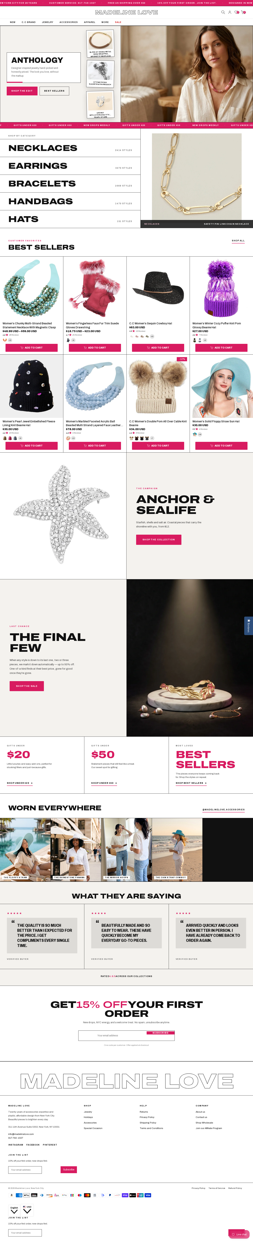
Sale (118, 22)
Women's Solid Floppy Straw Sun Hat (216, 421)
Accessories (69, 22)
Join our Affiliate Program (209, 1128)
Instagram (15, 1145)
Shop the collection (159, 539)
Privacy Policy (147, 1117)
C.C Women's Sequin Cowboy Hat (150, 323)
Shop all (238, 240)
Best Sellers (54, 91)
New (12, 22)
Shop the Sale (27, 686)
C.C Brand (29, 22)
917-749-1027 (15, 1138)
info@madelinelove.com (21, 1134)
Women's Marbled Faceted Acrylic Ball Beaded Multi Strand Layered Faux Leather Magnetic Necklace (93, 425)
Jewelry (47, 22)
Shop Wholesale (204, 1122)
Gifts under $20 (114, 125)
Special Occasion (93, 1128)
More (105, 22)
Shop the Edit (22, 91)
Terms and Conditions (151, 1128)
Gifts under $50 (41, 125)
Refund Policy (235, 1188)
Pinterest (50, 1145)
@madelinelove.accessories (223, 809)
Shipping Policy (148, 1122)
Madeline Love (126, 12)
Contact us (201, 1117)
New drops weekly (78, 125)
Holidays (88, 1117)
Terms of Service (217, 1188)
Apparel (89, 22)
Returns (144, 1112)
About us (200, 1112)
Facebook (33, 1145)
